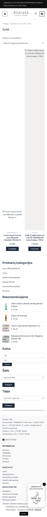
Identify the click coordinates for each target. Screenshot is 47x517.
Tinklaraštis (6, 453)
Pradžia (5, 24)
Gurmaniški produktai (11, 286)
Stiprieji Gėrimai (8, 282)
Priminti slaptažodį (9, 497)
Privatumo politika (9, 500)
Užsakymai (6, 491)
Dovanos (6, 291)
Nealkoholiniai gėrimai (11, 277)
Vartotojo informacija (10, 494)
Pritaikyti (8, 385)
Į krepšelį (12, 249)
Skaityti (38, 510)
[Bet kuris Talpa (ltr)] (22, 398)
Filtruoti (7, 364)
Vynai (4, 273)
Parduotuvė (6, 456)
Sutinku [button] (24, 514)
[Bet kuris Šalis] (22, 377)
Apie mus (5, 450)
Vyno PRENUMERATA (11, 268)
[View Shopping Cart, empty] (42, 13)
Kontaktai (5, 462)
